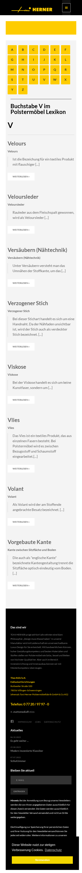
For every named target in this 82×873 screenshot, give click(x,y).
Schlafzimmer (18, 761)
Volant (16, 488)
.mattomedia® (21, 711)
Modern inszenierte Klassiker (26, 750)
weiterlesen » (21, 176)
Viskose (17, 366)
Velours (17, 143)
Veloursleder (23, 196)
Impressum (25, 722)
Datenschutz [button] (53, 850)
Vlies (14, 420)
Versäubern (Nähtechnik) (37, 250)
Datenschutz (52, 722)
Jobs (38, 722)
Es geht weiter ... (19, 740)
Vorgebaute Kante (29, 542)
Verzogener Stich (28, 303)
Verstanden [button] (42, 859)
